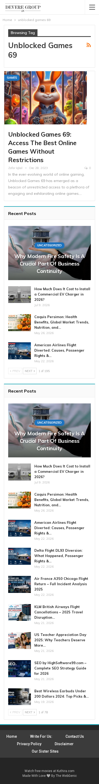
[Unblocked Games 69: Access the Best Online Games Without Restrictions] (45, 97)
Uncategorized (49, 245)
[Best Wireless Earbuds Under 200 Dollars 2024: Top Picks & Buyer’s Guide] (19, 696)
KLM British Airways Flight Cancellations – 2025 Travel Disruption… (58, 612)
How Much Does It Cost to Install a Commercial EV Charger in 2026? (62, 294)
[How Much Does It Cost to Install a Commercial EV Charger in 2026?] (19, 294)
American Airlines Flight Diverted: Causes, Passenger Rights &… (59, 350)
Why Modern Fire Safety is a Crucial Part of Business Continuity (49, 263)
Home (11, 736)
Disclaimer (64, 744)
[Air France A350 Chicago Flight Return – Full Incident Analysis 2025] (19, 584)
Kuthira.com (65, 771)
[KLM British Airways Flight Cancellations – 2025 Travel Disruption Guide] (19, 612)
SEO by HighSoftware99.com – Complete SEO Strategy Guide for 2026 (60, 668)
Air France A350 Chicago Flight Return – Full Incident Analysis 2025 (61, 583)
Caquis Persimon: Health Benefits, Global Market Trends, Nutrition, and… (61, 322)
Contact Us (74, 736)
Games (12, 77)
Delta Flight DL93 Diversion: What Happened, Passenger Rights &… (58, 555)
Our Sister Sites (45, 751)
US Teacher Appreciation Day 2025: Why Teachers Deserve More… (60, 640)
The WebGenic (66, 776)
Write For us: (41, 736)
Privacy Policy (29, 744)
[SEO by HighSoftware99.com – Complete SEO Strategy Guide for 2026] (19, 668)
